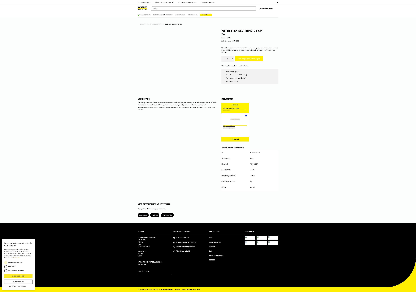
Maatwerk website (167, 290)
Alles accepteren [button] (18, 276)
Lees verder (16, 258)
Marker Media (195, 290)
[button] (18, 286)
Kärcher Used (192, 15)
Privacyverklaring (216, 255)
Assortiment (143, 215)
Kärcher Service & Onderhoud (162, 15)
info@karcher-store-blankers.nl (150, 262)
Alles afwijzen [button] (18, 281)
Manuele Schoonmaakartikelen (238, 66)
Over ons (212, 247)
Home (211, 238)
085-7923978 (142, 264)
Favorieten (205, 15)
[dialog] (18, 264)
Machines (224, 66)
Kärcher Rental (180, 15)
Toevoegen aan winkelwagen (249, 59)
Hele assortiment (144, 15)
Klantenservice (167, 215)
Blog (211, 251)
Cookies (212, 260)
